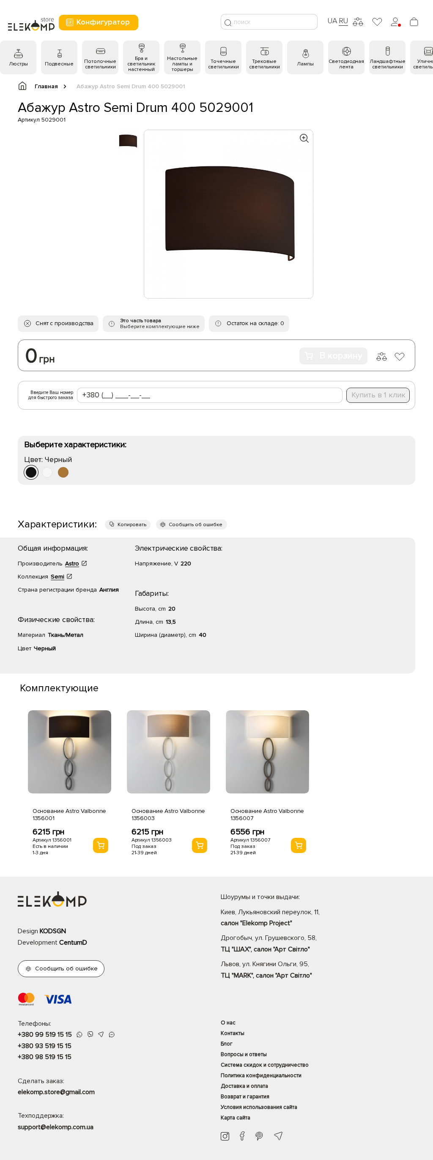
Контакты (232, 1033)
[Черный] (31, 472)
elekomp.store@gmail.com (56, 1092)
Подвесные (59, 64)
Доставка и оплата (244, 1086)
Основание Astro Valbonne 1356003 (169, 814)
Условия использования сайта (259, 1107)
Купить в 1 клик (378, 394)
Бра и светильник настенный (141, 64)
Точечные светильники (223, 64)
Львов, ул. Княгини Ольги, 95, (266, 969)
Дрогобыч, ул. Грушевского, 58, (269, 943)
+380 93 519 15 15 (44, 1046)
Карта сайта (235, 1117)
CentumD (73, 942)
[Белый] (47, 472)
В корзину (340, 355)
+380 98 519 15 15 (44, 1057)
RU (343, 20)
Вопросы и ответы (244, 1054)
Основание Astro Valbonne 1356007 (267, 814)
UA (332, 20)
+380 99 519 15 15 (45, 1034)
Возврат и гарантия (245, 1096)
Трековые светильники (264, 64)
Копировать (132, 525)
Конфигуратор (103, 22)
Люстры (18, 64)
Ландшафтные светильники (388, 64)
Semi (57, 576)
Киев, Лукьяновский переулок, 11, (270, 917)
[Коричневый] (63, 472)
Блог (227, 1043)
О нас (228, 1022)
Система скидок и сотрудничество (265, 1065)
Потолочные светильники (100, 64)
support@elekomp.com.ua (55, 1127)
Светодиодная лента (346, 64)
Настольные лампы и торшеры (182, 64)
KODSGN (53, 931)
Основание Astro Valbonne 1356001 (70, 814)
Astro (72, 563)
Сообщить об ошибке (195, 525)
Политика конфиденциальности (261, 1075)
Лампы (305, 64)
